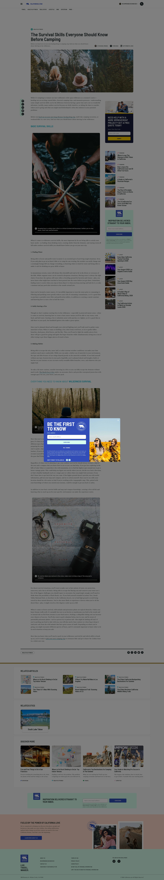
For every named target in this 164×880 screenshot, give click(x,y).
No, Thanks (66, 447)
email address (51, 433)
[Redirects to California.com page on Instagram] (67, 460)
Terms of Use (60, 455)
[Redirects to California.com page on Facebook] (70, 460)
